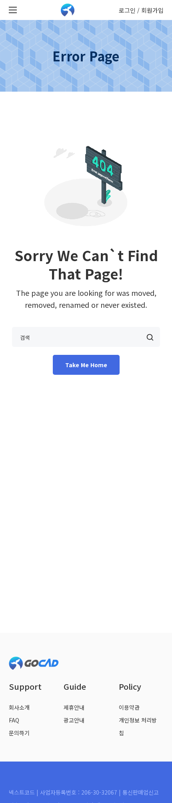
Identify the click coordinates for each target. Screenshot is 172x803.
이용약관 (129, 707)
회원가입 (152, 10)
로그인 (127, 10)
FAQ (14, 720)
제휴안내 (74, 707)
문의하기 (19, 733)
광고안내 (74, 720)
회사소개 (19, 707)
